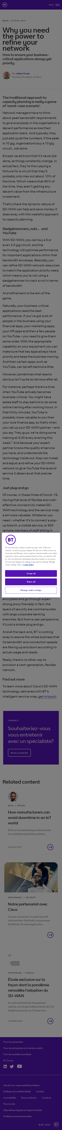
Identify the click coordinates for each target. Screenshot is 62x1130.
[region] (31, 565)
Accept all (31, 573)
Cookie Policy (28, 564)
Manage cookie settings (31, 590)
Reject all (31, 582)
